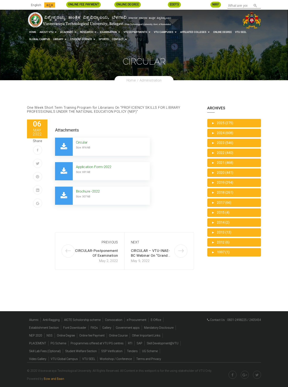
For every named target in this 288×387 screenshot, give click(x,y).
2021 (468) (222, 163)
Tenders (132, 351)
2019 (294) (222, 183)
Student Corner (81, 39)
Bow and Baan (54, 378)
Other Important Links (146, 335)
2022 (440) (222, 153)
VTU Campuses (163, 32)
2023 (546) (222, 143)
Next (135, 242)
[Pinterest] (37, 176)
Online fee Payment (92, 335)
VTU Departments (135, 32)
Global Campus (39, 39)
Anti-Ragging (51, 320)
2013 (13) (221, 232)
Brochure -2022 (88, 191)
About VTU (46, 32)
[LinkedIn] (37, 189)
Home (32, 32)
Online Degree (222, 32)
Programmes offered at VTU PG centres (97, 343)
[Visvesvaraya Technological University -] (99, 20)
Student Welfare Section (81, 351)
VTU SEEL (240, 32)
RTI (130, 343)
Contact (118, 39)
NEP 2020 (35, 335)
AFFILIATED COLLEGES (193, 32)
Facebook (233, 375)
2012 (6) (220, 242)
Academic (66, 32)
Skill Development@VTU (162, 343)
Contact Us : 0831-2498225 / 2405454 (235, 320)
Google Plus (245, 375)
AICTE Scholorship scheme (82, 320)
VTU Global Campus (64, 359)
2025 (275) (222, 123)
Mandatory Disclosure (159, 327)
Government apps (128, 327)
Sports (104, 39)
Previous (110, 242)
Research (86, 32)
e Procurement (136, 320)
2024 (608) (222, 133)
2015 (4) (220, 212)
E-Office (156, 320)
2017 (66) (221, 203)
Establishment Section (44, 327)
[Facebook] (37, 150)
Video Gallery (37, 359)
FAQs (94, 327)
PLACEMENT (37, 343)
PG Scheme (58, 343)
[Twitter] (37, 163)
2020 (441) (222, 173)
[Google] (37, 203)
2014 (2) (220, 222)
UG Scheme (150, 351)
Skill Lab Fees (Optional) (45, 351)
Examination (108, 32)
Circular (81, 142)
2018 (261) (222, 192)
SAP (139, 343)
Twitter (257, 375)
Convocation (113, 320)
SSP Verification (111, 351)
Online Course (118, 335)
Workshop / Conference (116, 359)
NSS (49, 335)
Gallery (106, 327)
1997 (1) (220, 252)
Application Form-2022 (93, 167)
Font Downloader (74, 327)
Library (58, 39)
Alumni (33, 320)
